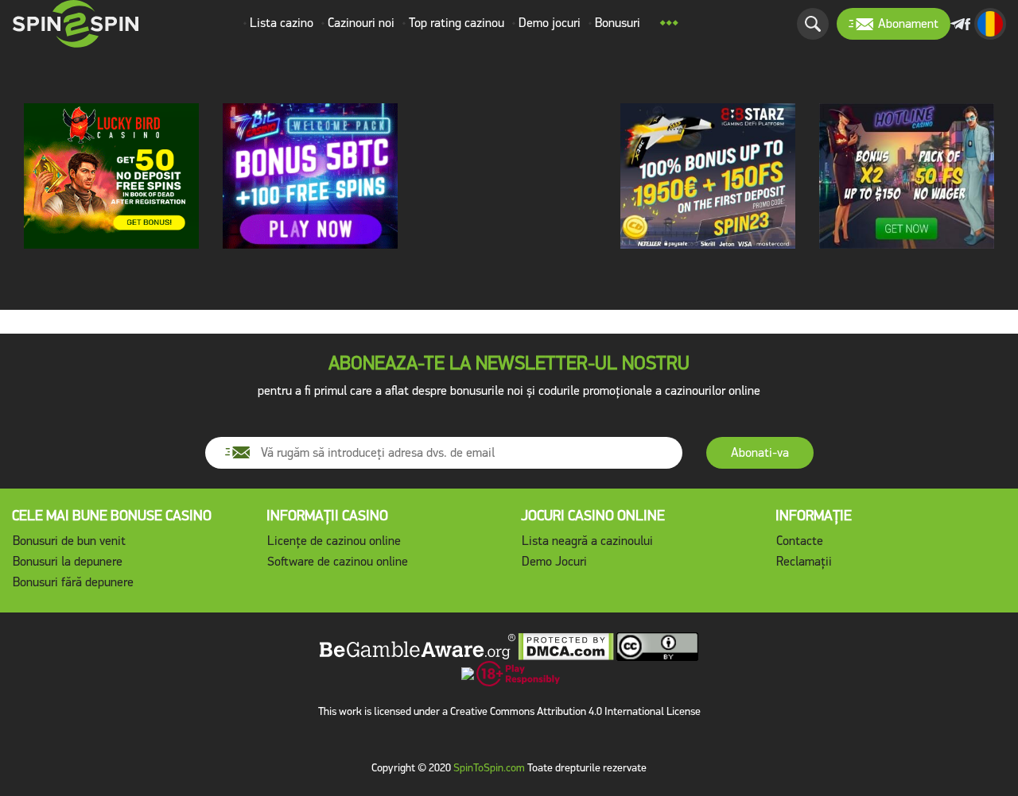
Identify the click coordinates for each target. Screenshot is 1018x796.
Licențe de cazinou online (334, 540)
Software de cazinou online (337, 561)
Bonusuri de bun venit (69, 540)
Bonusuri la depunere (67, 561)
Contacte (799, 540)
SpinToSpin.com (489, 768)
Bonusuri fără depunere (73, 581)
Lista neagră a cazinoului (587, 540)
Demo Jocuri (554, 561)
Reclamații (804, 561)
